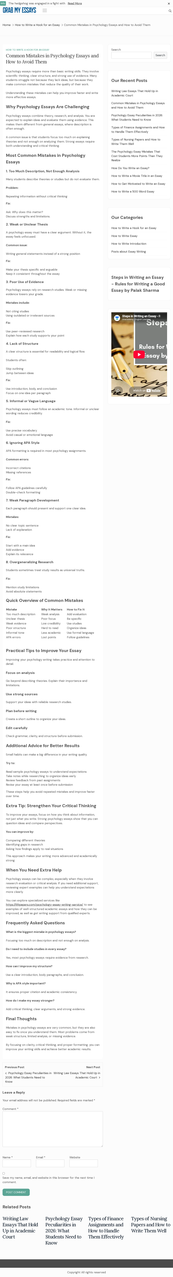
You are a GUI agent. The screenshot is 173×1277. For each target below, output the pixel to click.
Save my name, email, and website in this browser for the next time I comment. (48, 1180)
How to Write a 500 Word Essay (132, 191)
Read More (75, 3)
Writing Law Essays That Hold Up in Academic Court (20, 1228)
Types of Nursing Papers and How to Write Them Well (150, 1225)
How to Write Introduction (128, 244)
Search (116, 49)
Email (40, 1157)
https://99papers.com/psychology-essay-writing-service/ (44, 904)
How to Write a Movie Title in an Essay (136, 176)
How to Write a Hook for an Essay (27, 49)
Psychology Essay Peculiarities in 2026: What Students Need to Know (28, 1077)
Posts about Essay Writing (128, 251)
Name (8, 1157)
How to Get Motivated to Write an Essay (138, 184)
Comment (10, 1109)
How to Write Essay (124, 236)
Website (74, 1157)
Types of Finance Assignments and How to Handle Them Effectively (106, 1228)
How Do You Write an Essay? (130, 168)
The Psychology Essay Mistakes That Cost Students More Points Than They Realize (137, 156)
